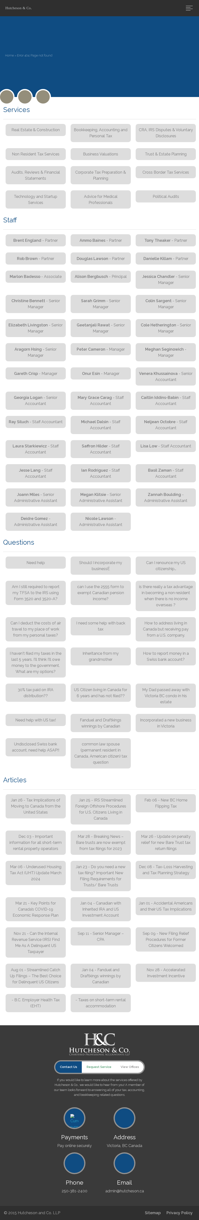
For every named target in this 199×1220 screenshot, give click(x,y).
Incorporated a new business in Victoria (165, 723)
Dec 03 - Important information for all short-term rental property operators (35, 842)
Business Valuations (100, 154)
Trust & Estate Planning (166, 154)
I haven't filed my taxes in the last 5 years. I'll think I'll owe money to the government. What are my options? (35, 662)
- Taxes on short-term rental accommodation (100, 1003)
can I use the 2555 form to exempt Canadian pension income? (100, 592)
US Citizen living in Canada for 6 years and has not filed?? (100, 692)
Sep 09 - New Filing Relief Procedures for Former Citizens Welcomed (166, 939)
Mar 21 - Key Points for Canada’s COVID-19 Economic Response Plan (35, 909)
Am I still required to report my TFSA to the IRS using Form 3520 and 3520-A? (35, 592)
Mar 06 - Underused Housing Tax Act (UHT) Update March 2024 (35, 873)
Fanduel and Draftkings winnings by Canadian (100, 723)
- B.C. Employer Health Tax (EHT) (36, 1003)
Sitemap (153, 1213)
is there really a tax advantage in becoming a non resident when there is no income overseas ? (166, 595)
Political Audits (166, 196)
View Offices (130, 1067)
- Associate (36, 276)
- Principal (101, 276)
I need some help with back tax (100, 626)
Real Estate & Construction (35, 130)
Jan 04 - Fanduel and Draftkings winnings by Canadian (100, 976)
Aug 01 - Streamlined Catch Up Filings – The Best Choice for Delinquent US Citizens (35, 976)
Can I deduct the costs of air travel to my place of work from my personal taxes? (35, 629)
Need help (35, 562)
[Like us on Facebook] (25, 97)
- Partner (35, 240)
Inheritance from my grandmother (101, 656)
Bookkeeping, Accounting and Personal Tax (100, 133)
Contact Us (68, 1067)
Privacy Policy (179, 1213)
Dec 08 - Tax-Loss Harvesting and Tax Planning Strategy (166, 870)
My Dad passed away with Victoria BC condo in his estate (166, 695)
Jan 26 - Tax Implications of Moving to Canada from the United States (35, 806)
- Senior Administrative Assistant (35, 497)
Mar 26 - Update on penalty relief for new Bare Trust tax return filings (166, 842)
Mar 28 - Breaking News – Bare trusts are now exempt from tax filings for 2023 (100, 842)
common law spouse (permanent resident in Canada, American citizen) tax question (100, 753)
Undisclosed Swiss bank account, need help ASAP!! (35, 747)
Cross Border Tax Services (165, 172)
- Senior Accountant (165, 376)
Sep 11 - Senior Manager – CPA (101, 936)
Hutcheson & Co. (18, 8)
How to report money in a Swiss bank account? (166, 656)
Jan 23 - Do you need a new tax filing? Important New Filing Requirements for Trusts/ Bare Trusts (100, 876)
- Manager (101, 349)
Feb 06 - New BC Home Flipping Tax (165, 803)
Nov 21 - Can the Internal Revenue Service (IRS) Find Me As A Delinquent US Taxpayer (36, 942)
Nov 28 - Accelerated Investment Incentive (166, 973)
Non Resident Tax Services (35, 154)
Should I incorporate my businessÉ (100, 565)
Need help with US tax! (35, 720)
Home (9, 55)
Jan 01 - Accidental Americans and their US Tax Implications (166, 906)
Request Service (99, 1067)
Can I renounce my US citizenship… (166, 565)
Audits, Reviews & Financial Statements (35, 175)
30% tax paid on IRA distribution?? (35, 692)
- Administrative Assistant (165, 497)
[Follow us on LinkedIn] (43, 97)
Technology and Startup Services (35, 199)
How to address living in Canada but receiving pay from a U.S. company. (166, 629)
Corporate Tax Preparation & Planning (100, 175)
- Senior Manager (166, 279)
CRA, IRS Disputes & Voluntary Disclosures (166, 133)
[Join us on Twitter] (6, 97)
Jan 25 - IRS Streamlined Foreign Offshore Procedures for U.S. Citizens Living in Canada (100, 809)
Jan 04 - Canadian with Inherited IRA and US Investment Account (100, 909)
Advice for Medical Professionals (100, 199)
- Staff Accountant (101, 400)
